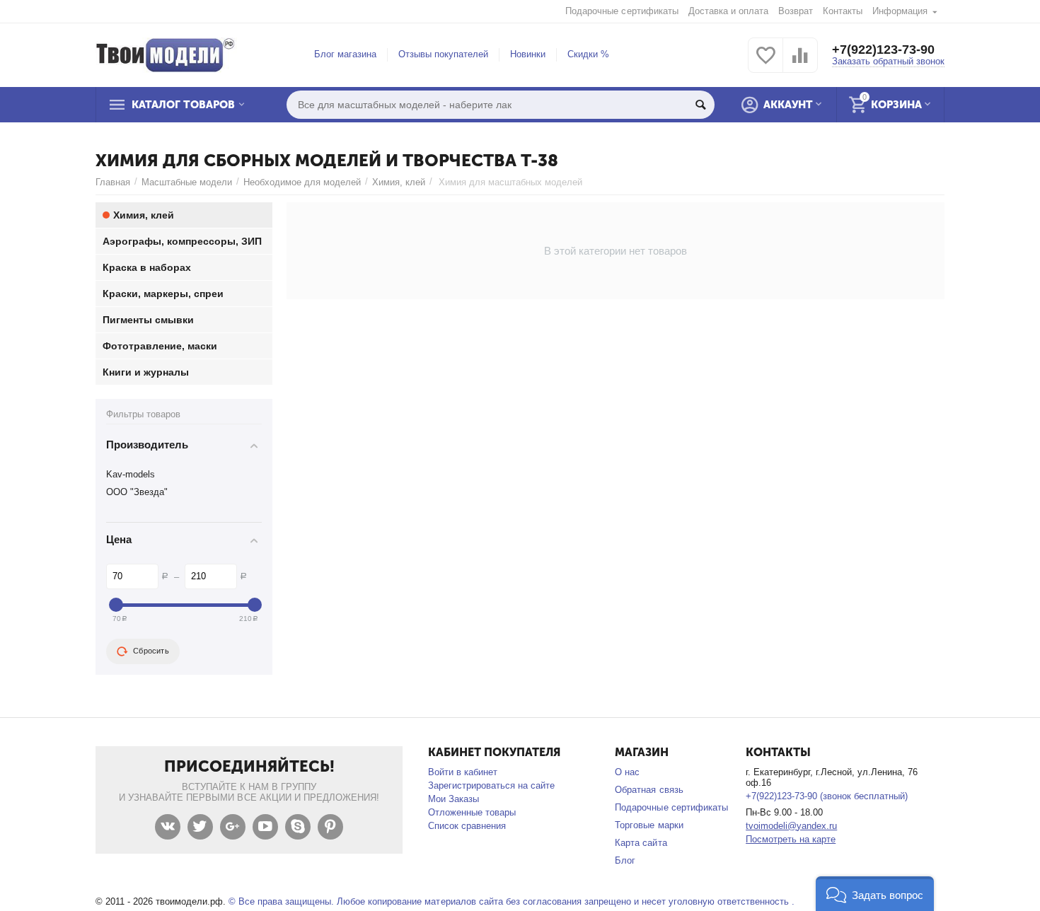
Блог (625, 860)
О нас (627, 772)
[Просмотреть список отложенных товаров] (765, 63)
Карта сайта (640, 842)
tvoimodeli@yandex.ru (791, 825)
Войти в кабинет (462, 772)
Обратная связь (649, 789)
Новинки (527, 54)
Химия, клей (398, 182)
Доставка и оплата (728, 11)
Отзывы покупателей (443, 54)
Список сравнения (467, 825)
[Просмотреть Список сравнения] (800, 63)
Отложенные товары (472, 812)
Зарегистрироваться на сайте (491, 785)
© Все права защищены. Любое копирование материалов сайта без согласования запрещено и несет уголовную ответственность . (512, 901)
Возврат (795, 11)
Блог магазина (345, 54)
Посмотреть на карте (791, 839)
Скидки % (588, 54)
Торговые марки (649, 825)
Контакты (842, 11)
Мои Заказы (453, 799)
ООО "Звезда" (137, 492)
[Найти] (700, 105)
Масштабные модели (186, 182)
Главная (113, 182)
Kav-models (130, 474)
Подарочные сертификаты (621, 11)
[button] (875, 893)
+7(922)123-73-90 (883, 49)
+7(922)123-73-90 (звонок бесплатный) (827, 796)
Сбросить (151, 650)
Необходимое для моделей (302, 182)
